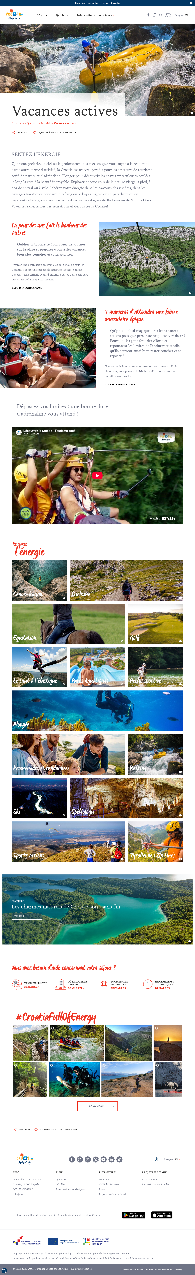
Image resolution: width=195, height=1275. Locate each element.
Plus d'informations (27, 288)
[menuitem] (133, 1215)
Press (102, 1189)
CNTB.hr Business (109, 1184)
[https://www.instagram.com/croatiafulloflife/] (80, 1159)
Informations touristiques (70, 1189)
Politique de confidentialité (159, 1269)
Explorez (19, 916)
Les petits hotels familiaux (157, 1184)
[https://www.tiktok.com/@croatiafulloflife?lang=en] (119, 1159)
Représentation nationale (113, 1194)
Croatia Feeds (149, 1179)
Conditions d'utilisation (132, 1269)
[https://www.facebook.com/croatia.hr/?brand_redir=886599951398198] (72, 1159)
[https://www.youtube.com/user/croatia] (104, 1159)
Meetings (104, 1179)
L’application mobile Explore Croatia (97, 3)
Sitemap (178, 1269)
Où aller (60, 1184)
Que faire (61, 1179)
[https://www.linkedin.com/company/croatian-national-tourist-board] (111, 1159)
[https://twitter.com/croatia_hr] (88, 1159)
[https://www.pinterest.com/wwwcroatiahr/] (96, 1159)
